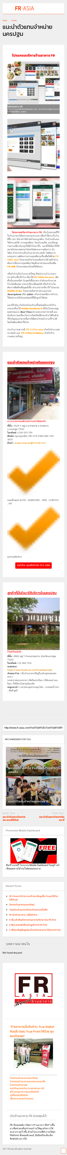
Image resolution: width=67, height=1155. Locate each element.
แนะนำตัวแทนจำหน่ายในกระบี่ (51, 818)
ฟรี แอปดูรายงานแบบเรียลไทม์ (24, 1092)
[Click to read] (33, 761)
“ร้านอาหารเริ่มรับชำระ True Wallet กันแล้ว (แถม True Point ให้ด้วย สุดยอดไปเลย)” (32, 1031)
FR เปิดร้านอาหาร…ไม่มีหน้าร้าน (23, 915)
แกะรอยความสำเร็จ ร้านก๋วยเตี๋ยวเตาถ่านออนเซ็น (32, 770)
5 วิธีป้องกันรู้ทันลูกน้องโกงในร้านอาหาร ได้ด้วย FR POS (35, 930)
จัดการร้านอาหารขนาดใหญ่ (21, 904)
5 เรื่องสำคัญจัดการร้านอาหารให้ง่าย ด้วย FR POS (32, 920)
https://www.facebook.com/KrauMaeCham (29, 670)
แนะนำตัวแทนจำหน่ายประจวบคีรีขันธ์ (14, 818)
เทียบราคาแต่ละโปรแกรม (21, 1098)
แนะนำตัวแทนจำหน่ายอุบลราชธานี (28, 801)
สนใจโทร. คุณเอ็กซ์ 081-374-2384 (33, 565)
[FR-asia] (26, 11)
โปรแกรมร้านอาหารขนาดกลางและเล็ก (27, 1081)
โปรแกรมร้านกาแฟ (18, 1085)
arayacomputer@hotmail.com (30, 443)
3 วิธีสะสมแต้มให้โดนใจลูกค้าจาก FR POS (28, 925)
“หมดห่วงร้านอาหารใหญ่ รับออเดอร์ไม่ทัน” (28, 909)
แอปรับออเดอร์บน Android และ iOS (27, 1088)
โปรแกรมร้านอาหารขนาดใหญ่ (24, 1078)
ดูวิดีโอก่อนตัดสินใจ (19, 1095)
